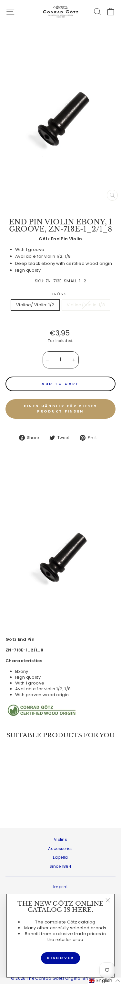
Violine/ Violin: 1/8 (86, 305)
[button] (104, 981)
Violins (60, 839)
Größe (60, 294)
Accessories (60, 848)
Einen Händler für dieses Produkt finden (60, 408)
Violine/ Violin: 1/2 (35, 305)
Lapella (60, 857)
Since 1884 (60, 866)
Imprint (60, 886)
